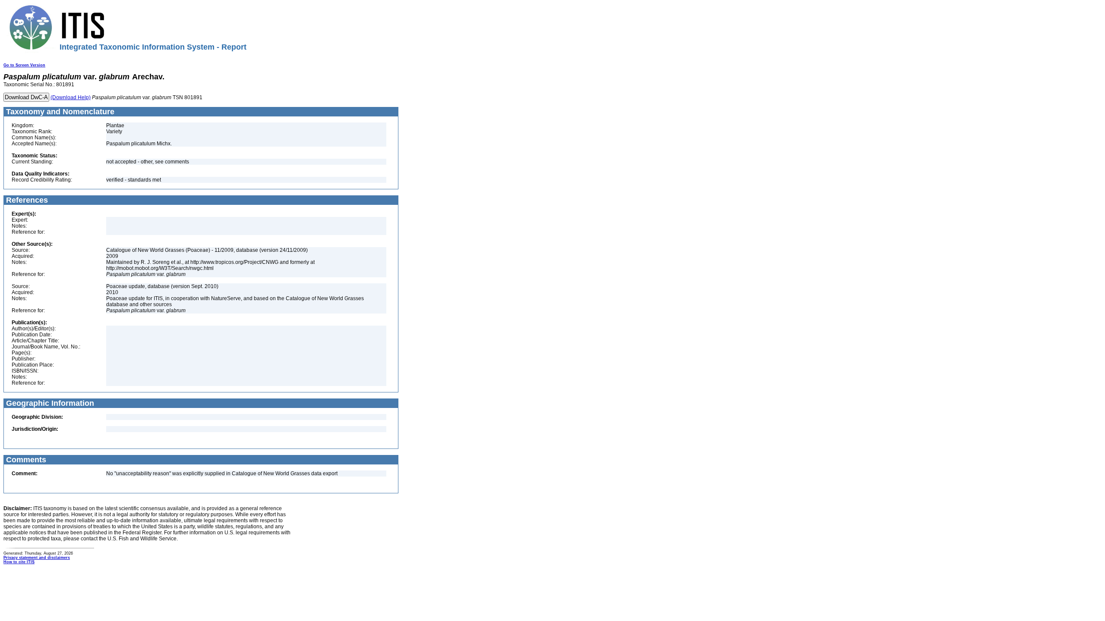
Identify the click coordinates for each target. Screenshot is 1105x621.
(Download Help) (71, 97)
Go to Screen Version (24, 65)
